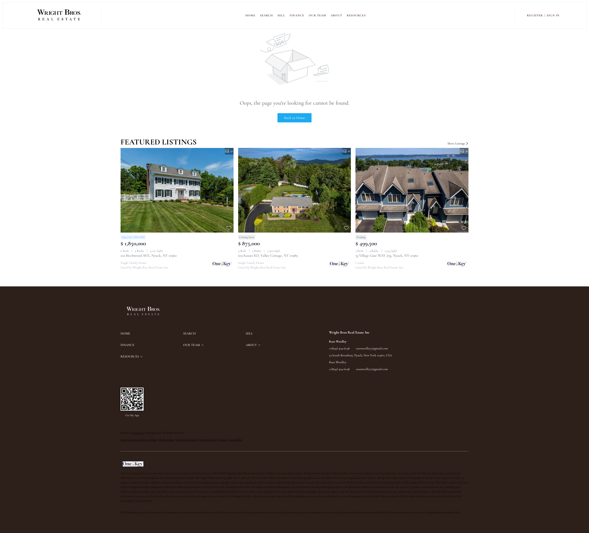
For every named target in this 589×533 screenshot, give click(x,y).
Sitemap (223, 439)
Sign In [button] (553, 15)
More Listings (457, 143)
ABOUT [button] (336, 15)
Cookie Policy (166, 439)
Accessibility (236, 439)
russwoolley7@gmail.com (372, 348)
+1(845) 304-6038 (339, 348)
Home (250, 15)
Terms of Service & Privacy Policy (139, 439)
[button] (59, 15)
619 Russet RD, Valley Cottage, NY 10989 (268, 255)
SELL (281, 15)
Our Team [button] (317, 15)
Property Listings (208, 439)
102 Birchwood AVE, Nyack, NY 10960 (149, 255)
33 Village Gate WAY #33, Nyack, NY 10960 (386, 255)
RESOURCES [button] (356, 15)
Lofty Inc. (139, 432)
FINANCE (297, 15)
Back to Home (294, 117)
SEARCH (266, 15)
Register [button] (535, 15)
